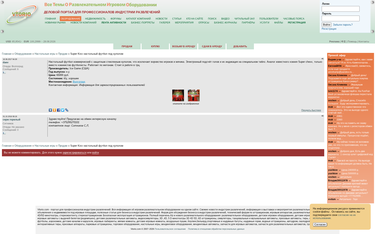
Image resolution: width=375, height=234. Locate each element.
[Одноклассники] (55, 110)
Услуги (264, 22)
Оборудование (70, 18)
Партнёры (248, 22)
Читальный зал (244, 18)
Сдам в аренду (212, 46)
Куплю (155, 46)
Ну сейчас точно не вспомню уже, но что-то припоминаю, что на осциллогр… (348, 145)
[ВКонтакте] (50, 110)
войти (95, 152)
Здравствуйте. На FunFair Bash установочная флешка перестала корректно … (350, 94)
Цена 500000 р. (350, 173)
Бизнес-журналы (225, 22)
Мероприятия (184, 22)
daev (5, 62)
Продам (127, 46)
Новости (161, 18)
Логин (325, 3)
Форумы (116, 18)
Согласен (320, 224)
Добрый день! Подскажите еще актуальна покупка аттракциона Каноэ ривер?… (348, 78)
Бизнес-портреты (142, 22)
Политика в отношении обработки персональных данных (216, 229)
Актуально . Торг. (349, 199)
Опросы (203, 22)
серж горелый (11, 119)
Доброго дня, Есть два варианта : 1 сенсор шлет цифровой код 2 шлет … (350, 154)
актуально (346, 177)
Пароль (326, 13)
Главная (50, 18)
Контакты (364, 41)
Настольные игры (45, 53)
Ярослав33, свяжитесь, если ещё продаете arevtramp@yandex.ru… (349, 69)
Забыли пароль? (343, 24)
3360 (339, 119)
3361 (339, 116)
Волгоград (79, 81)
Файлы (278, 22)
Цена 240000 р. (350, 170)
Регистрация (329, 28)
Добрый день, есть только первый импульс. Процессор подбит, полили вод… (348, 135)
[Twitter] (63, 110)
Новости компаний (83, 22)
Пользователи (268, 18)
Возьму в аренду (183, 46)
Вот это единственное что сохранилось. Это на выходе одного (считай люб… (348, 110)
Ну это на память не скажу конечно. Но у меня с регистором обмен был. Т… (350, 126)
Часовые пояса (293, 18)
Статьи (176, 18)
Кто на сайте (194, 18)
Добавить (240, 46)
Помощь (352, 41)
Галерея (164, 22)
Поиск (212, 18)
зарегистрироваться (74, 152)
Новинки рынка (55, 22)
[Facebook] (59, 110)
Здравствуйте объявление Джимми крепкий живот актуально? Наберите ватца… (348, 183)
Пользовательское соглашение (170, 229)
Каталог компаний (138, 18)
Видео (225, 18)
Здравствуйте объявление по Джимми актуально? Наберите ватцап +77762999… (348, 193)
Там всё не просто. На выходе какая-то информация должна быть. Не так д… (350, 163)
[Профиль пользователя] (4, 72)
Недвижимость (95, 18)
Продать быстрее (310, 110)
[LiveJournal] (67, 110)
